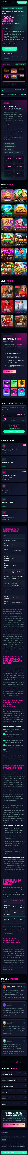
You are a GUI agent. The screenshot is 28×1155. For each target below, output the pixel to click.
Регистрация (22, 2)
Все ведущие (5, 283)
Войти (13, 2)
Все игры (4, 187)
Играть (23, 1150)
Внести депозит (14, 431)
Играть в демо (9, 371)
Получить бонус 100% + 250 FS (14, 1124)
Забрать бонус (8, 49)
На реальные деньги (11, 376)
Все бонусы (8, 53)
